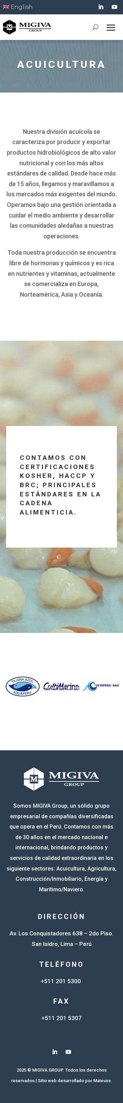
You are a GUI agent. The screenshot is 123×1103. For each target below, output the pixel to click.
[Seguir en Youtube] (114, 6)
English (21, 7)
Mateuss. (102, 1080)
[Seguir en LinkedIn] (100, 6)
